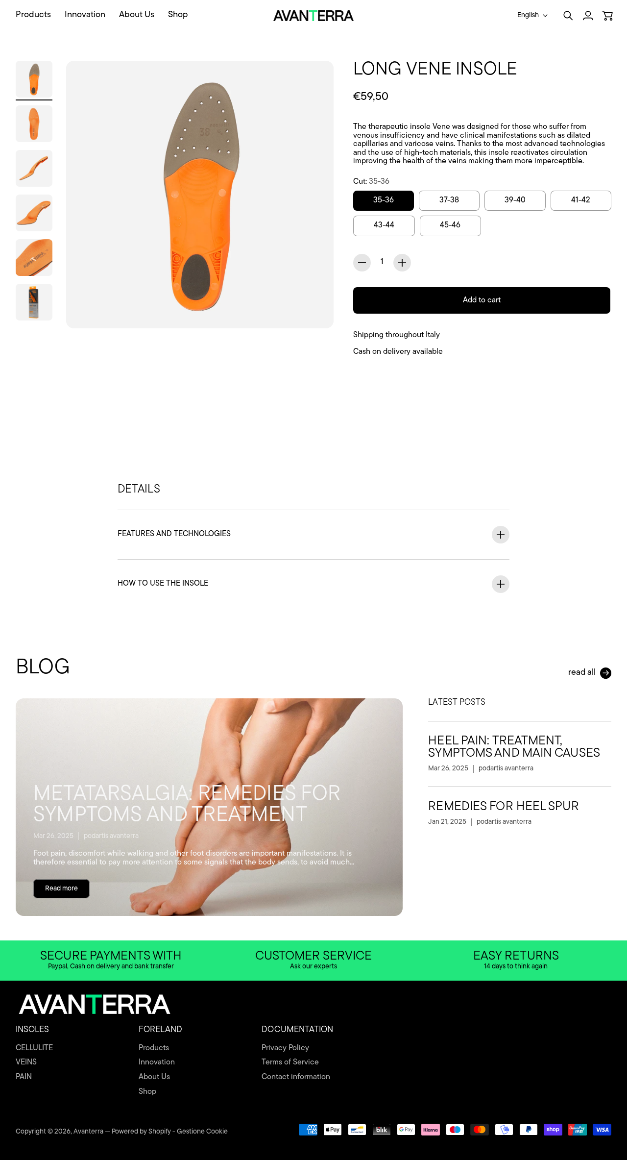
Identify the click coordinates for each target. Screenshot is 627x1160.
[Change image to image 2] (34, 123)
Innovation (157, 1062)
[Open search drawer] (568, 15)
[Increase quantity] (402, 262)
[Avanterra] (313, 15)
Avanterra (88, 1131)
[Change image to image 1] (34, 79)
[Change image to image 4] (34, 213)
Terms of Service (290, 1062)
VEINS (26, 1062)
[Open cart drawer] (607, 15)
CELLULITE (34, 1048)
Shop (147, 1092)
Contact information (296, 1077)
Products (154, 1048)
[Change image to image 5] (34, 257)
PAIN (24, 1077)
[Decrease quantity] (362, 262)
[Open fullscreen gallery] (315, 310)
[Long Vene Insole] (200, 194)
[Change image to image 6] (34, 302)
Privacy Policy (285, 1048)
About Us (154, 1077)
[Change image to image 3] (34, 168)
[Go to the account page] (588, 15)
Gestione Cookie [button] (202, 1131)
